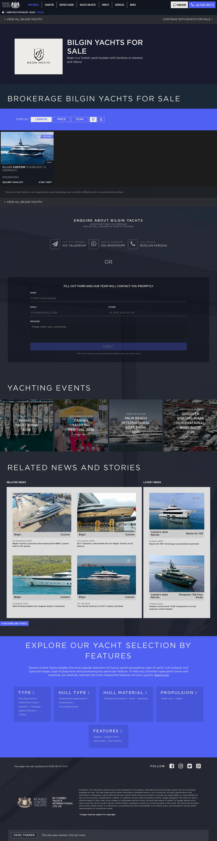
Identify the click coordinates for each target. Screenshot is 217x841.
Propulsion (177, 693)
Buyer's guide (67, 4)
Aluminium (143, 699)
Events (105, 4)
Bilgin (32, 12)
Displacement (66, 703)
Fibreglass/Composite (115, 699)
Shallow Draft (111, 737)
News (133, 4)
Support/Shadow (27, 711)
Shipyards (33, 4)
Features (106, 731)
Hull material (123, 693)
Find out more (76, 835)
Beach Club (99, 741)
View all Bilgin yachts (24, 19)
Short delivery (115, 741)
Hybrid (179, 699)
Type (24, 693)
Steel (132, 699)
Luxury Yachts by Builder (17, 12)
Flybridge (35, 707)
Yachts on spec (88, 4)
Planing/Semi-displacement (73, 699)
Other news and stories (14, 623)
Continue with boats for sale (186, 19)
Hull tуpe (72, 693)
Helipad (97, 737)
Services (119, 4)
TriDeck (23, 715)
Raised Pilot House (28, 703)
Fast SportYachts (27, 699)
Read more (161, 675)
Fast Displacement (68, 707)
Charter (49, 4)
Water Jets (167, 699)
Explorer (23, 707)
